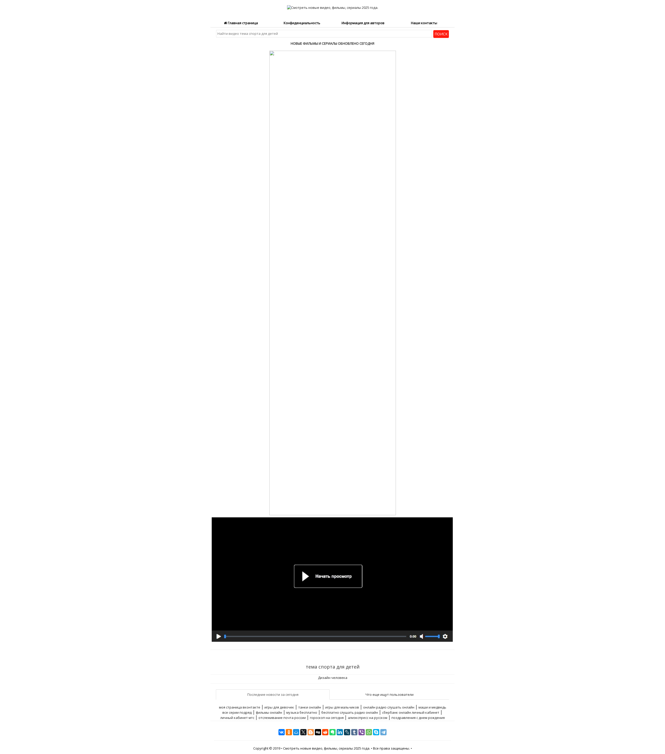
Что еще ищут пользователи (389, 694)
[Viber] (361, 732)
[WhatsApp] (369, 732)
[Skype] (376, 732)
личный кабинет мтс (237, 717)
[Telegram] (383, 732)
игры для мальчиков (342, 707)
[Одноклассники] (289, 732)
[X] (303, 732)
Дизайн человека (332, 677)
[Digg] (318, 732)
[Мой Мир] (296, 732)
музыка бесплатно (301, 712)
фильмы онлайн (269, 712)
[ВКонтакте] (281, 732)
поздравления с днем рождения (418, 717)
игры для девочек (279, 707)
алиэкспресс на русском (367, 717)
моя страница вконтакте (239, 707)
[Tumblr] (354, 732)
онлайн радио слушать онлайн (388, 707)
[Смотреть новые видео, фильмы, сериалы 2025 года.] (333, 4)
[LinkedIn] (340, 732)
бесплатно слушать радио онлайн (349, 712)
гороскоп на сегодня (327, 717)
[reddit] (325, 732)
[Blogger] (311, 732)
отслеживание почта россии (282, 717)
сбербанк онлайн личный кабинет (410, 712)
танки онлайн (309, 707)
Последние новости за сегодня (272, 694)
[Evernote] (332, 732)
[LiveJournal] (347, 732)
